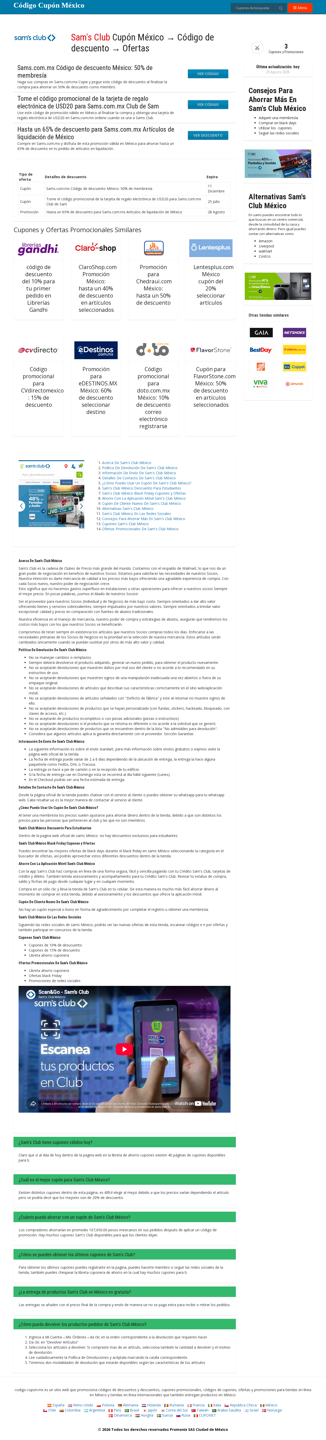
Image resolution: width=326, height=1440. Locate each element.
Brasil (134, 1410)
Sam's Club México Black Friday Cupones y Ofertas (144, 493)
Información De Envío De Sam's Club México (139, 472)
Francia (198, 1405)
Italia (216, 1405)
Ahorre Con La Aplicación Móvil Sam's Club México (144, 498)
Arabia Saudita (228, 1410)
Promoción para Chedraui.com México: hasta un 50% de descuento (154, 284)
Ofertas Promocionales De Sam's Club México (140, 528)
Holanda (153, 1405)
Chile (51, 1410)
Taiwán (202, 1410)
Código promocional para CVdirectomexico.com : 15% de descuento (48, 387)
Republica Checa (243, 1405)
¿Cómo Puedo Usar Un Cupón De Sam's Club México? (147, 483)
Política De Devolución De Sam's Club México (140, 467)
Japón (152, 1410)
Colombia (72, 1410)
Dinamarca (122, 1415)
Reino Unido (82, 1405)
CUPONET (207, 1415)
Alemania (130, 1405)
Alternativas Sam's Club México (128, 508)
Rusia (185, 1415)
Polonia (107, 1405)
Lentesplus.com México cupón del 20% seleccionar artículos (214, 284)
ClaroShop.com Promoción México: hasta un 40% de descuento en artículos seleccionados (98, 288)
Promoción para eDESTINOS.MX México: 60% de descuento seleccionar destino (98, 390)
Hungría (146, 1415)
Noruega (274, 1410)
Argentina (96, 1410)
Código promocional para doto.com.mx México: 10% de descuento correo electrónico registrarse (153, 398)
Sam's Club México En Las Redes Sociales (136, 513)
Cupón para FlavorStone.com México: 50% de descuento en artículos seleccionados (215, 387)
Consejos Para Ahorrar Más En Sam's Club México (143, 518)
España (57, 1405)
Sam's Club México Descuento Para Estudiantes (141, 488)
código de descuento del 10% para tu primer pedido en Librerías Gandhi (38, 288)
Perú (117, 1410)
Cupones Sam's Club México (125, 523)
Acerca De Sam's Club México (126, 462)
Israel (254, 1410)
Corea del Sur (176, 1410)
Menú (302, 7)
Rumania (176, 1405)
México (270, 1405)
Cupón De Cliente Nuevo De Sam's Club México (141, 503)
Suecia (167, 1415)
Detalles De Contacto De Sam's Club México (139, 478)
